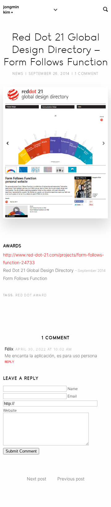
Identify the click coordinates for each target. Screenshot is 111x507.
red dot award (31, 295)
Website (10, 410)
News (17, 73)
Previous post (70, 478)
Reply (9, 361)
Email (72, 396)
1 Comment (87, 73)
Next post (36, 478)
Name (73, 388)
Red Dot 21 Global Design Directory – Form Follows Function (55, 49)
